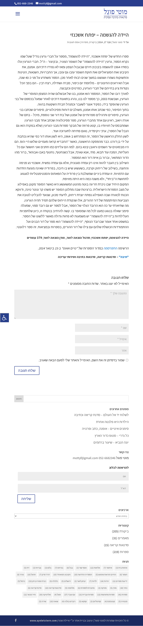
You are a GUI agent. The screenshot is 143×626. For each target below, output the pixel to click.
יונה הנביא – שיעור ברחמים (111, 442)
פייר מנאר (30, 594)
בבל (70, 567)
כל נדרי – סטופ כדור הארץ (112, 436)
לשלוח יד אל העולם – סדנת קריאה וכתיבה (101, 415)
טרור (20, 574)
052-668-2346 (25, 3)
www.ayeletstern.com (43, 620)
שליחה (26, 499)
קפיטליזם (95, 601)
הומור (123, 574)
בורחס (59, 567)
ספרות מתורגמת (106, 594)
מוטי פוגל (117, 42)
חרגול (31, 574)
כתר (123, 588)
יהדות (104, 581)
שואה (54, 601)
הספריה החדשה (83, 574)
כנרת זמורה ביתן (37, 581)
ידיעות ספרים (119, 581)
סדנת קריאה (35, 588)
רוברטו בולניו (68, 601)
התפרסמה (110, 248)
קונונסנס (109, 601)
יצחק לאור (80, 581)
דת (26, 567)
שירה (42, 601)
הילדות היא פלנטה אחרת (112, 422)
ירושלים (66, 581)
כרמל (21, 581)
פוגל (57, 594)
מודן (113, 588)
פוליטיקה (45, 594)
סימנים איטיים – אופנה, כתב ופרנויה (105, 429)
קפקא (83, 601)
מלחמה (69, 588)
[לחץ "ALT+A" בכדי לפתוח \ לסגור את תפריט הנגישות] (4, 317)
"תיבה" (124, 257)
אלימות (95, 567)
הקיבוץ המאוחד (62, 574)
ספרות (84, 42)
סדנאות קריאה (119, 545)
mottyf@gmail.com (85, 458)
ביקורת (92, 42)
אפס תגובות (73, 42)
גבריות (37, 567)
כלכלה (54, 581)
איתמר (108, 567)
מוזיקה (102, 588)
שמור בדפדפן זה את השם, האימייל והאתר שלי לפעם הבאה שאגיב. (82, 360)
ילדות (93, 581)
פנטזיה (122, 601)
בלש (48, 567)
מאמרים (123, 538)
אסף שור (81, 567)
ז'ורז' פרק (44, 574)
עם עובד (69, 594)
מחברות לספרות (86, 588)
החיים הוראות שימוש (106, 574)
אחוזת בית (121, 567)
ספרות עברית (86, 594)
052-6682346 (107, 458)
